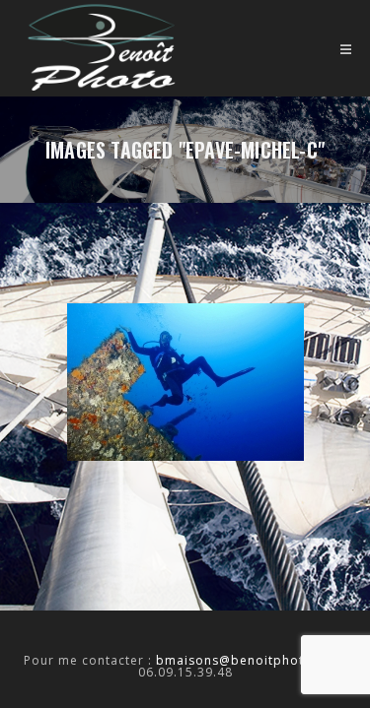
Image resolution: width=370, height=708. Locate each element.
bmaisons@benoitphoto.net (246, 660)
